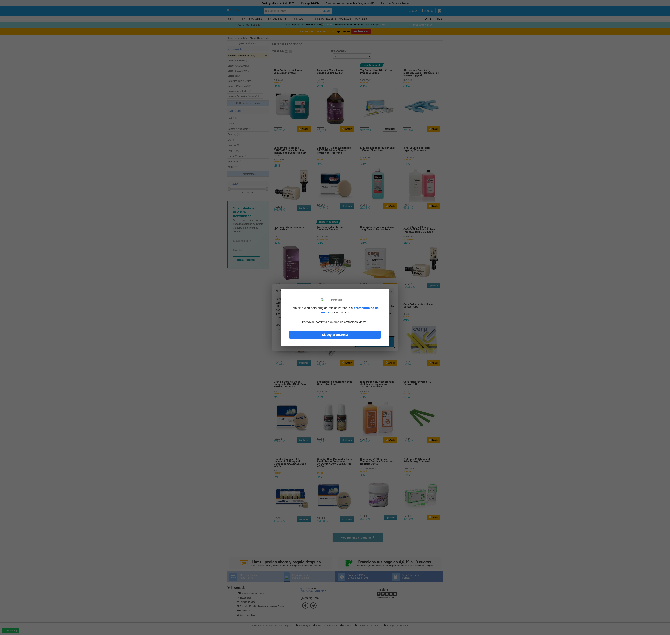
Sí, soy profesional (335, 335)
